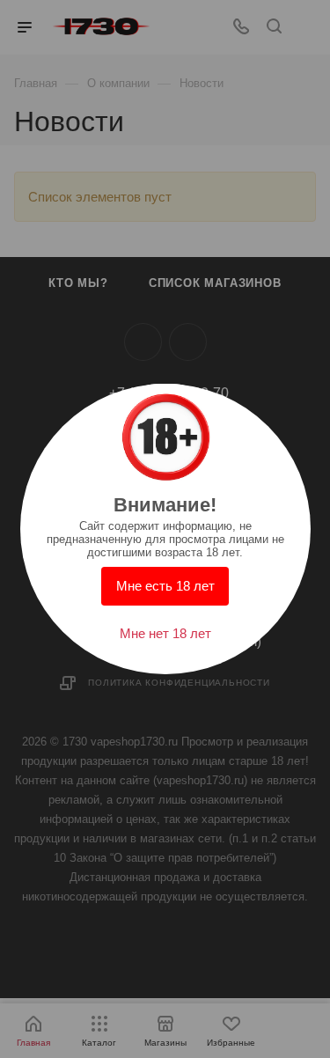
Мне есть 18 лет (165, 585)
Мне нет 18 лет (165, 633)
